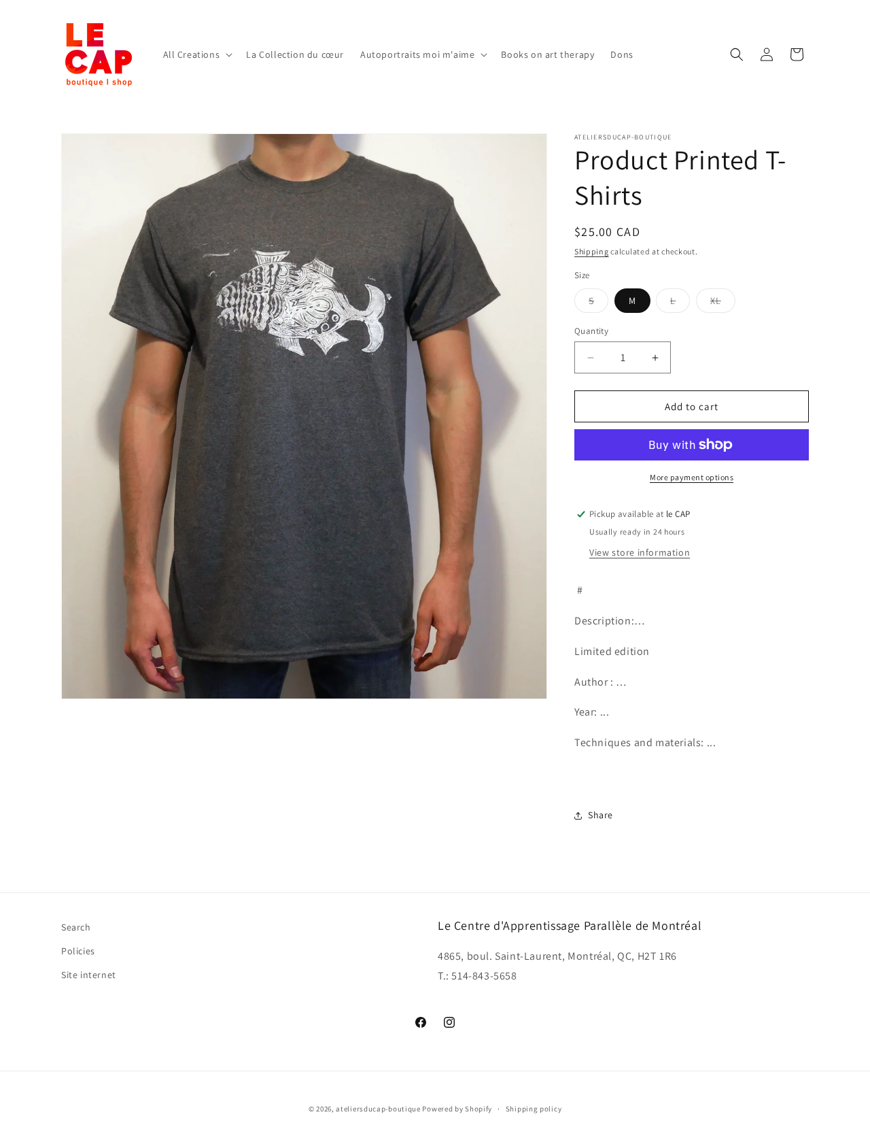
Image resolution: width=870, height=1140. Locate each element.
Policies (78, 951)
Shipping (591, 251)
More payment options (691, 477)
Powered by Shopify (457, 1108)
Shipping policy (534, 1108)
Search (76, 927)
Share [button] (600, 815)
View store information (639, 552)
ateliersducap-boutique (378, 1108)
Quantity (591, 331)
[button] (197, 54)
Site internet (88, 975)
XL (722, 303)
